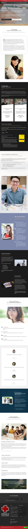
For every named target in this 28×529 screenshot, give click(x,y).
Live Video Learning (18, 2)
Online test (24, 2)
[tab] (3, 132)
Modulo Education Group (4, 527)
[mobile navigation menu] (15, 2)
